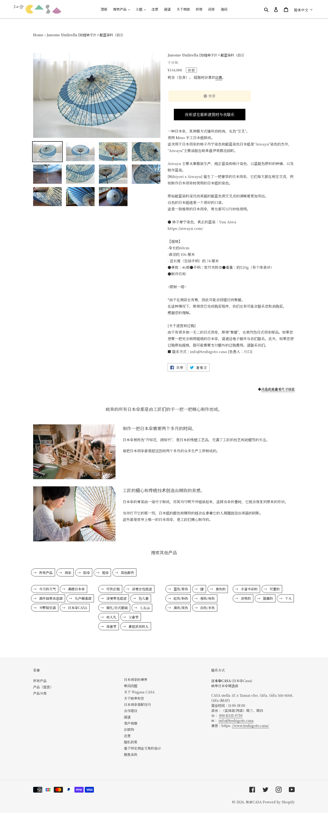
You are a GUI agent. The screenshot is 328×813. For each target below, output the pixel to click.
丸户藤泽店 (82, 598)
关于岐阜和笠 (134, 698)
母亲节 (110, 626)
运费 (218, 77)
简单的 (267, 598)
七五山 (144, 607)
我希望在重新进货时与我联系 (210, 114)
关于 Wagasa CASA (139, 692)
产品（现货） (43, 687)
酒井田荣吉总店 (50, 598)
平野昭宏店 (47, 607)
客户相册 (130, 723)
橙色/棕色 (207, 598)
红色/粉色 (180, 598)
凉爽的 (245, 598)
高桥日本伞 (76, 589)
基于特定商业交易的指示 (142, 748)
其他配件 (127, 572)
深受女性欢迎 (141, 589)
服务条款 (130, 754)
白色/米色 (207, 607)
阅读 (127, 717)
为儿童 (143, 598)
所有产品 (45, 572)
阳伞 (86, 572)
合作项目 (130, 710)
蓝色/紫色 (180, 589)
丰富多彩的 (249, 589)
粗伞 (105, 572)
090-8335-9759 (231, 715)
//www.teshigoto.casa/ (250, 725)
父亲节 (133, 617)
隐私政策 (130, 742)
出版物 (129, 729)
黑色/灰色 (180, 607)
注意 (127, 735)
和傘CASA (254, 802)
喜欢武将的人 (138, 626)
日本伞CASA (77, 607)
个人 (288, 598)
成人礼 (110, 617)
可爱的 (274, 589)
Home (38, 34)
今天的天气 (47, 589)
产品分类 (40, 693)
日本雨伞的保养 (135, 679)
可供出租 (112, 589)
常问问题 (130, 685)
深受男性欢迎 (116, 598)
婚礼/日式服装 (116, 607)
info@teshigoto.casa (236, 720)
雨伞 (67, 572)
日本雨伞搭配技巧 (137, 704)
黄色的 (220, 589)
